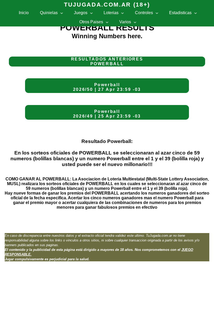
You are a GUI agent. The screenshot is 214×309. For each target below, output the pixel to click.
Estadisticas (180, 12)
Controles (144, 12)
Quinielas (49, 12)
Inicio (24, 12)
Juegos (80, 12)
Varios (125, 22)
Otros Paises (91, 22)
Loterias (111, 12)
